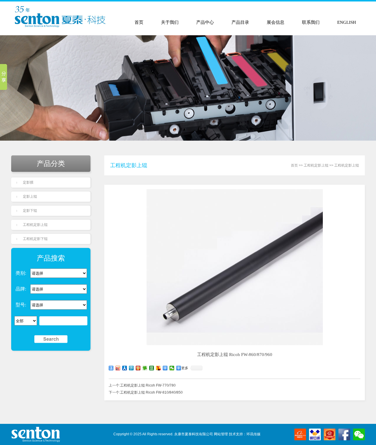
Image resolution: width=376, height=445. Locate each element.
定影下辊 (30, 211)
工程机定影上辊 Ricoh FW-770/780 (148, 385)
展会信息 (275, 22)
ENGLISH (346, 22)
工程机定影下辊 (35, 239)
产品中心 (205, 22)
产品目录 (240, 22)
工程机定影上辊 (35, 225)
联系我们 (311, 22)
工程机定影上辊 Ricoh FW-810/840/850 (151, 392)
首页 (139, 22)
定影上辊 (30, 196)
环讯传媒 (253, 434)
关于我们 (170, 22)
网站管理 (221, 434)
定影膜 (28, 182)
